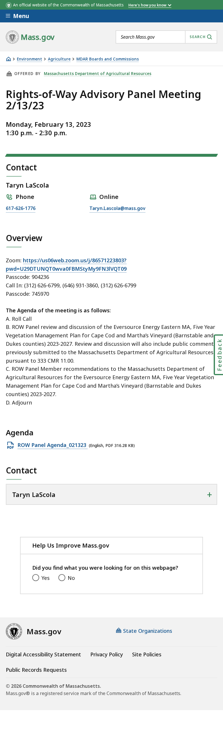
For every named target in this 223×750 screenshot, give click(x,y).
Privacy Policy (106, 654)
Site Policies (146, 654)
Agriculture (59, 59)
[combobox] (166, 37)
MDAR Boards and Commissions (107, 59)
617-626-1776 (20, 209)
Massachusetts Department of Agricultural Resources (97, 73)
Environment (29, 59)
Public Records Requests (36, 669)
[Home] (8, 59)
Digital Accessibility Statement (43, 654)
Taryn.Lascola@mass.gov (117, 209)
